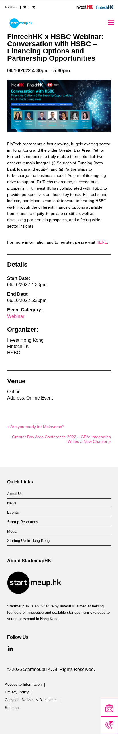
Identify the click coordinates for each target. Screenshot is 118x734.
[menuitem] (24, 7)
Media (12, 532)
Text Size (11, 7)
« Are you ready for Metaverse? (35, 426)
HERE (101, 242)
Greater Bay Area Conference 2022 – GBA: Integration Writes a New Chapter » (61, 439)
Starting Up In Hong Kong (28, 541)
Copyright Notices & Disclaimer (31, 700)
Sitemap (12, 708)
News (11, 503)
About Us (15, 494)
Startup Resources (22, 522)
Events (13, 513)
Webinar (15, 316)
